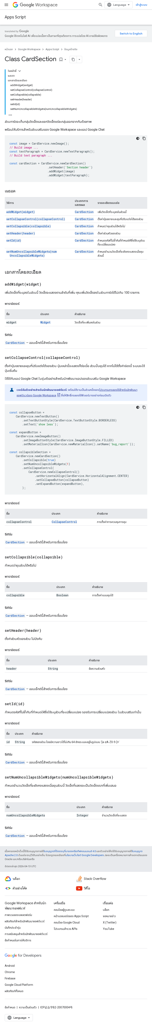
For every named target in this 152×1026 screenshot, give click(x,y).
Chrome (10, 972)
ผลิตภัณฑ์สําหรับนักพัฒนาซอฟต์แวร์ (25, 921)
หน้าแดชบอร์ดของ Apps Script (71, 916)
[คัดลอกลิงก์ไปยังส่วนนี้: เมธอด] (19, 191)
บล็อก (106, 909)
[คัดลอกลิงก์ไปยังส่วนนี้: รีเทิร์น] (16, 335)
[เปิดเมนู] (6, 5)
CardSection (84, 212)
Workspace (46, 5)
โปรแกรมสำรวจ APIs (65, 928)
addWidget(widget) (20, 212)
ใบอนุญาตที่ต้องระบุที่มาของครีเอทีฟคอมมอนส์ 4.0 (70, 851)
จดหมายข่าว (109, 916)
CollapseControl (64, 522)
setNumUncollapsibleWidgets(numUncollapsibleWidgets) (31, 253)
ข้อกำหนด (10, 1007)
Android (10, 965)
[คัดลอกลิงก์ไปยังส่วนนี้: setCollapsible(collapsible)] (68, 557)
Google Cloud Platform (19, 984)
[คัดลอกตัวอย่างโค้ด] (144, 138)
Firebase (10, 978)
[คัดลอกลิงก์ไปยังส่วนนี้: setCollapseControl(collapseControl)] (85, 358)
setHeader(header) (20, 233)
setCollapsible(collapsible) (28, 226)
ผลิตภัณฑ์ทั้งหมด (14, 991)
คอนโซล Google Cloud (67, 922)
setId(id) (13, 240)
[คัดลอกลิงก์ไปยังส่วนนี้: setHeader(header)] (46, 630)
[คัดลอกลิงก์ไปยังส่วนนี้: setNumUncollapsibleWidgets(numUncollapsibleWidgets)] (118, 777)
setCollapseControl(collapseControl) (35, 219)
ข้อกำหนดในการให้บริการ (18, 940)
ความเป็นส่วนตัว (28, 1007)
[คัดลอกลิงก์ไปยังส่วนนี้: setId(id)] (29, 704)
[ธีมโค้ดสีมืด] (138, 138)
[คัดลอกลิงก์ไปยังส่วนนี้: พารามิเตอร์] (23, 303)
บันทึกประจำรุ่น (13, 927)
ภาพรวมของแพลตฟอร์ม (18, 915)
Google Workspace (29, 49)
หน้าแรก (9, 49)
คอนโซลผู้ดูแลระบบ (64, 909)
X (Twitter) (109, 922)
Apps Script (15, 17)
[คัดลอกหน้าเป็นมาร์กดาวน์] (73, 59)
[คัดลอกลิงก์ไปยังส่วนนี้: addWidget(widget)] (46, 284)
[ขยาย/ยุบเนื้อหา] (19, 71)
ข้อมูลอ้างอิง (70, 49)
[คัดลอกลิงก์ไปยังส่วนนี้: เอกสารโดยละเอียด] (45, 272)
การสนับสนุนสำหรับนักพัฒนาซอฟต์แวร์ (26, 934)
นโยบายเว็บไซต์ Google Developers (85, 855)
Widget (45, 322)
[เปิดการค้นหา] (100, 4)
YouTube (108, 928)
